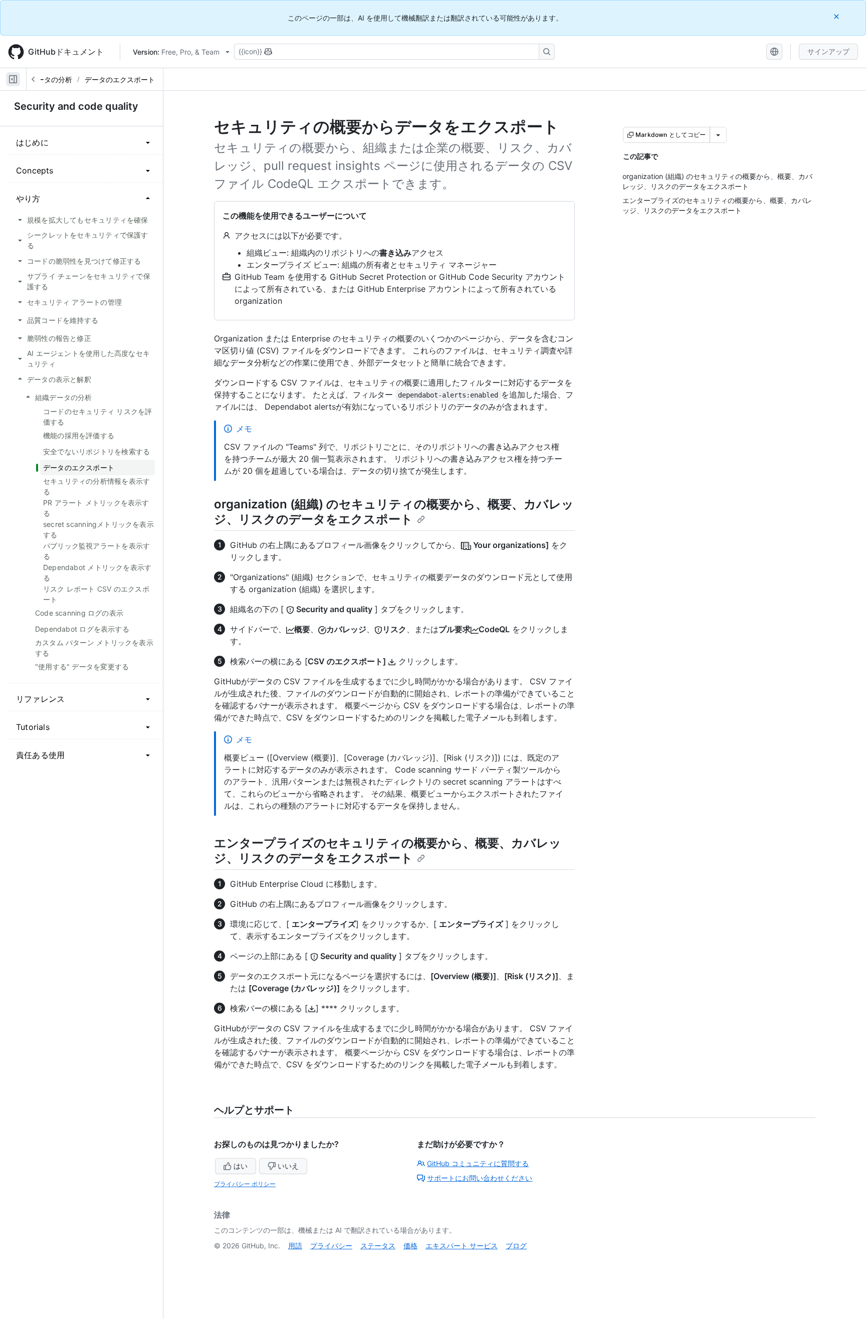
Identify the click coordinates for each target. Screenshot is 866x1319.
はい (241, 1166)
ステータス (377, 1245)
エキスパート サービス (461, 1245)
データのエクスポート (120, 79)
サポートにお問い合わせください (479, 1178)
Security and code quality (76, 106)
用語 (295, 1245)
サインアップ (828, 51)
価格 (410, 1245)
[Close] (837, 16)
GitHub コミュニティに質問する (478, 1163)
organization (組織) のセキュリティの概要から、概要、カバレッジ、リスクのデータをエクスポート (394, 511)
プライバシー (331, 1245)
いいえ (288, 1166)
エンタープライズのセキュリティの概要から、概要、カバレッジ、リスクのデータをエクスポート (387, 850)
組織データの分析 (44, 79)
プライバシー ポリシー (245, 1184)
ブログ (516, 1245)
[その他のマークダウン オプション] (718, 135)
